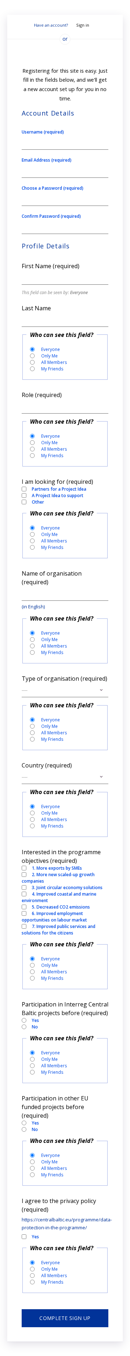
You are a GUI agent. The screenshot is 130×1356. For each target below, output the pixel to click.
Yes (35, 1020)
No (35, 1027)
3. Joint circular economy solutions (67, 887)
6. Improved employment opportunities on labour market (54, 916)
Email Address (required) (47, 160)
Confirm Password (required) (51, 216)
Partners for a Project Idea (59, 489)
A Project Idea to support (57, 495)
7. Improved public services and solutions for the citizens (58, 929)
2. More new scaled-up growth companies (58, 877)
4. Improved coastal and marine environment (59, 897)
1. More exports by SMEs (57, 868)
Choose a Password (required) (52, 188)
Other (38, 502)
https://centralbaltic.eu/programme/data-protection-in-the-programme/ (65, 1223)
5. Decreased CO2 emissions (61, 907)
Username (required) (43, 132)
